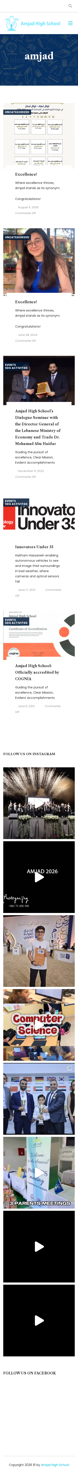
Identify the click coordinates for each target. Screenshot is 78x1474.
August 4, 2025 (28, 207)
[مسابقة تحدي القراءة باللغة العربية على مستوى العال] (39, 951)
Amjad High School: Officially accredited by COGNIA (37, 672)
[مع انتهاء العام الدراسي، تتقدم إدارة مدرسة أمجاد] (39, 1173)
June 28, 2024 (27, 335)
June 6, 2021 (26, 706)
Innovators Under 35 (34, 547)
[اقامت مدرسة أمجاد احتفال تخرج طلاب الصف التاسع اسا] (39, 877)
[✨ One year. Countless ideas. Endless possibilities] (39, 1025)
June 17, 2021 (26, 590)
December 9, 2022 (31, 471)
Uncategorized (17, 112)
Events (10, 365)
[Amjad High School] (32, 23)
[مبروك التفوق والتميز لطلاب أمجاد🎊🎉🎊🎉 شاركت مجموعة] (39, 1099)
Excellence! (26, 174)
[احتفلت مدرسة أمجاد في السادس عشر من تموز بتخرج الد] (39, 803)
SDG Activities (16, 368)
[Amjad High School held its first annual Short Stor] (39, 1246)
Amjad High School (55, 1465)
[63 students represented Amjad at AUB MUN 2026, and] (39, 1320)
